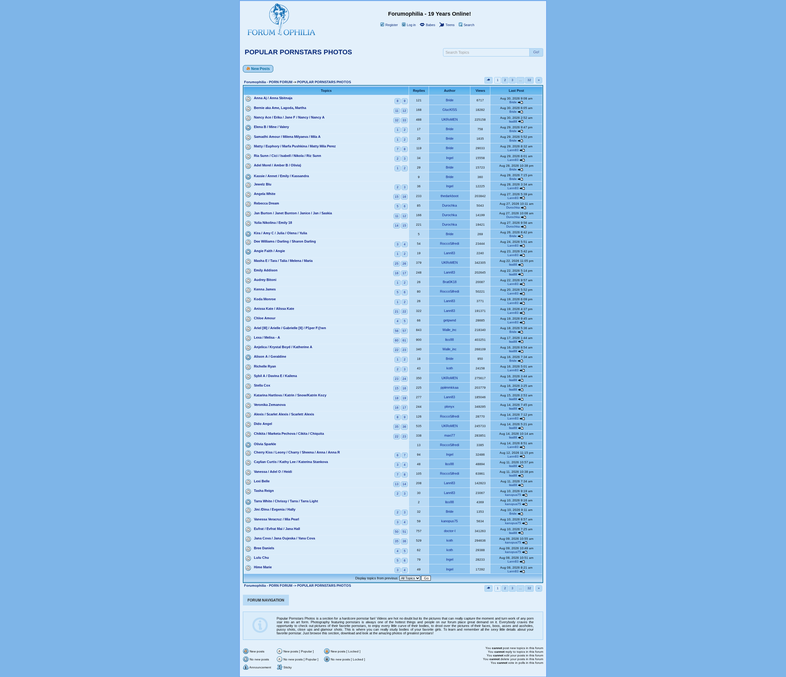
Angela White (264, 194)
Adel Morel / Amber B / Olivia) (277, 165)
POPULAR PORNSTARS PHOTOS (298, 52)
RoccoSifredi (449, 243)
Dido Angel (263, 424)
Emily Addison (266, 270)
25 (397, 263)
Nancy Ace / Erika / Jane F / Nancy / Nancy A (289, 117)
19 (404, 398)
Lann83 (513, 150)
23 (404, 350)
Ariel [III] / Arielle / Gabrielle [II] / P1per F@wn (290, 328)
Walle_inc (449, 330)
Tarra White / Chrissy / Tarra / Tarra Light (286, 501)
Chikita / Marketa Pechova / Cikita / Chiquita (289, 433)
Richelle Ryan (265, 366)
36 (404, 426)
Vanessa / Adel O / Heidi (273, 471)
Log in (411, 25)
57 (404, 331)
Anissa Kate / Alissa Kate (274, 308)
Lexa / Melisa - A (267, 337)
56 (397, 331)
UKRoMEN (450, 119)
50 (397, 531)
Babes (430, 25)
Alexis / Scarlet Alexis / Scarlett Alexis (284, 414)
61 (404, 340)
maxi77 (449, 435)
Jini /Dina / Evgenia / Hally (274, 509)
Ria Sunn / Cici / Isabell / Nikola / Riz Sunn (287, 156)
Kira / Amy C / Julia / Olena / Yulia (280, 233)
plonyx (449, 406)
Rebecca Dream (266, 203)
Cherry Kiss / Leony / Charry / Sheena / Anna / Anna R (297, 452)
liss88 (513, 121)
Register (391, 25)
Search (468, 25)
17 (404, 273)
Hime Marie (263, 567)
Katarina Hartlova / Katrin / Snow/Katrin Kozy (290, 395)
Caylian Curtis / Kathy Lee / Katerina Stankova (291, 462)
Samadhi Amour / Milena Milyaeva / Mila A (287, 136)
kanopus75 (513, 494)
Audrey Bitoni (265, 280)
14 (397, 225)
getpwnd (449, 320)
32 (529, 80)
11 (397, 110)
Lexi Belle (262, 481)
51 (404, 531)
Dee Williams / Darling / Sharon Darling (285, 241)
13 (397, 484)
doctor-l (449, 531)
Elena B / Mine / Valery (271, 127)
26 (404, 263)
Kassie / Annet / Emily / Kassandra (281, 176)
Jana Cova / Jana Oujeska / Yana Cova (284, 538)
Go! (536, 52)
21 (397, 311)
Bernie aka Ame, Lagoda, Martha (280, 108)
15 (397, 196)
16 (404, 196)
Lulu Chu (261, 557)
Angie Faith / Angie (269, 251)
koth (449, 368)
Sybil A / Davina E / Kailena (275, 376)
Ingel (449, 158)
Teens (450, 25)
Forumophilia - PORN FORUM (268, 82)
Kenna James (265, 289)
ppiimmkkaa (449, 387)
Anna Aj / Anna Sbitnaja (273, 98)
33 (404, 120)
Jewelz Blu (262, 184)
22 (404, 311)
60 (397, 340)
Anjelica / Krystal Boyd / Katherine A (283, 347)
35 (397, 426)
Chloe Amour (264, 318)
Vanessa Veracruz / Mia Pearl (276, 519)
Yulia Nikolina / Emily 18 (273, 222)
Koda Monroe (265, 299)
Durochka (449, 205)
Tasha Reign (264, 490)
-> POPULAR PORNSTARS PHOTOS (322, 585)
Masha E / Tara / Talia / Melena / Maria (283, 261)
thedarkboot (449, 196)
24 (404, 378)
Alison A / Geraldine (270, 356)
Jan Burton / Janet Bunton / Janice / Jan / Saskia (293, 213)
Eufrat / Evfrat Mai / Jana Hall (277, 529)
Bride (449, 100)
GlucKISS (449, 109)
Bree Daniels (264, 548)
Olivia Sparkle (265, 444)
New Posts (260, 69)
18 (397, 398)
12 (404, 110)
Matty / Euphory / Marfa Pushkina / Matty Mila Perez (295, 146)
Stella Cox (262, 385)
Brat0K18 (450, 282)
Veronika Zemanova (270, 405)
